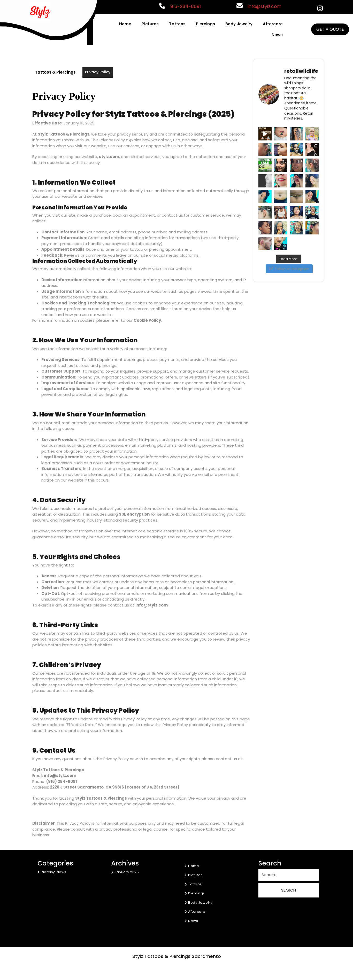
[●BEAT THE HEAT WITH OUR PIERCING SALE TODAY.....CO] (265, 165)
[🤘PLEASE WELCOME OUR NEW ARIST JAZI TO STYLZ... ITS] (296, 133)
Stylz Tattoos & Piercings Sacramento (176, 956)
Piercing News (53, 872)
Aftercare (273, 24)
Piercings (205, 24)
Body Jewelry (238, 24)
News (277, 34)
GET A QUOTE (330, 29)
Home (125, 24)
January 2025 (126, 872)
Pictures (150, 24)
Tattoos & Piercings (55, 72)
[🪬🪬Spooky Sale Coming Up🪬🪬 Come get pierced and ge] (265, 133)
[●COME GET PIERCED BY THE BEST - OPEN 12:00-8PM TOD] (312, 133)
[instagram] (320, 8)
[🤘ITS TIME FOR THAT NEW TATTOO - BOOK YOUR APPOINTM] (280, 133)
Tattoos (177, 24)
